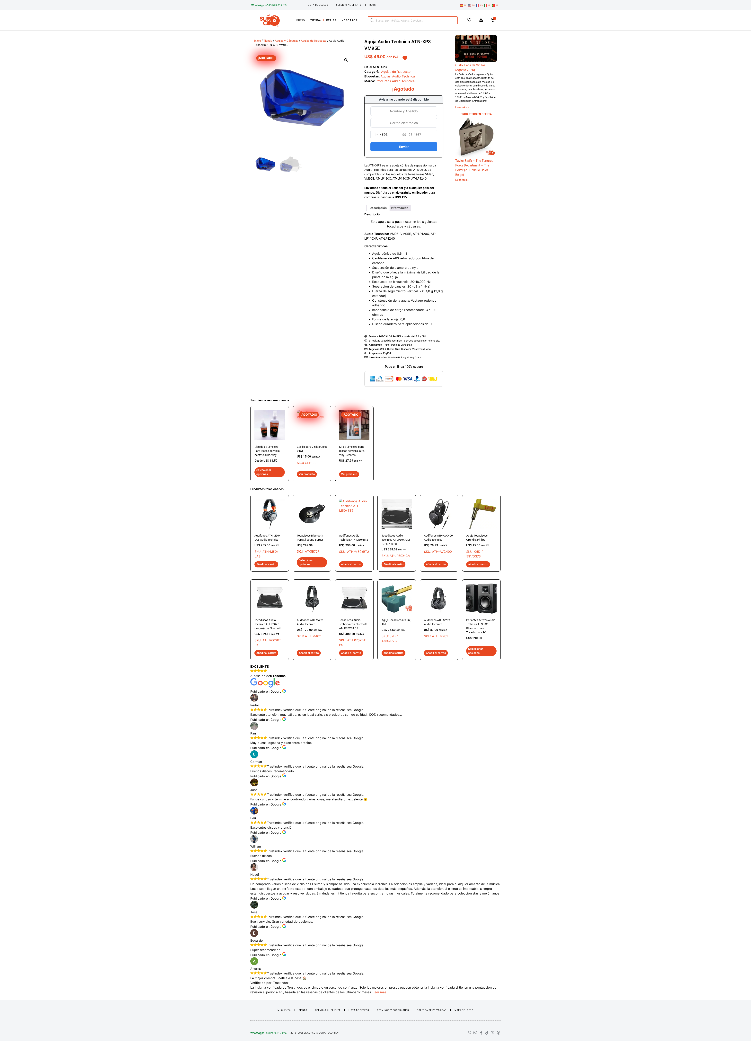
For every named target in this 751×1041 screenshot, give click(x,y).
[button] (345, 60)
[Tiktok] (487, 1033)
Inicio (300, 20)
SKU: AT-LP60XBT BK (267, 632)
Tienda (315, 20)
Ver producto (307, 474)
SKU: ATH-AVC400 (438, 544)
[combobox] (379, 134)
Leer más (379, 992)
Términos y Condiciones (393, 1010)
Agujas (386, 76)
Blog (372, 5)
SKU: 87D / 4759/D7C (396, 630)
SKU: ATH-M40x (310, 628)
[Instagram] (475, 1033)
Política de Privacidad (431, 1010)
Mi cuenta (284, 1010)
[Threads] (499, 1033)
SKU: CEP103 (312, 439)
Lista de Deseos (318, 5)
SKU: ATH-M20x (437, 628)
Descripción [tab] (378, 208)
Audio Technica (403, 76)
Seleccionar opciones (263, 472)
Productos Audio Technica (395, 81)
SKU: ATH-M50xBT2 (354, 544)
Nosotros (349, 20)
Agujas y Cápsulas (286, 40)
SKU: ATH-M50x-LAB (267, 546)
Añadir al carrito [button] (266, 564)
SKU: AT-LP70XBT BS (353, 632)
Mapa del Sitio (464, 1010)
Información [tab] (399, 208)
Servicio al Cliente (348, 5)
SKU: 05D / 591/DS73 (477, 546)
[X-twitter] (493, 1033)
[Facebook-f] (481, 1033)
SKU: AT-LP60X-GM (396, 546)
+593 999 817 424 (269, 5)
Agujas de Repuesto (313, 40)
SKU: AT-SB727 (310, 543)
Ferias (331, 20)
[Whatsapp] (469, 1033)
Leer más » (462, 107)
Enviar (404, 147)
